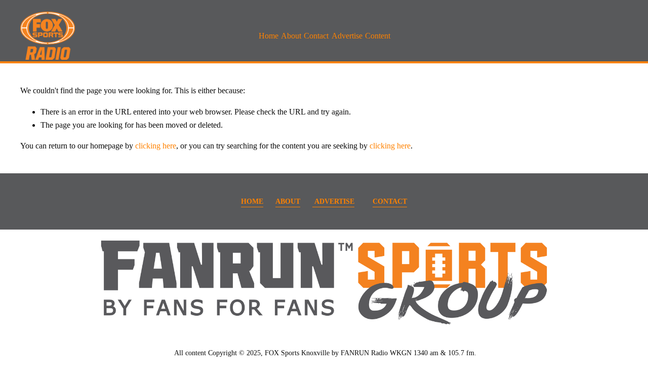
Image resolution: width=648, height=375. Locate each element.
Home (268, 35)
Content (377, 35)
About (291, 35)
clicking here (155, 145)
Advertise (347, 35)
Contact (316, 35)
